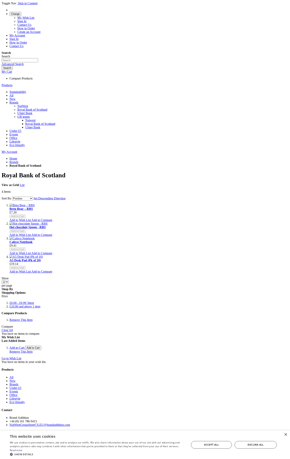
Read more (16, 450)
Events (13, 391)
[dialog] (145, 444)
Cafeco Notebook (21, 242)
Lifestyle (14, 398)
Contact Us (24, 24)
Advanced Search (13, 64)
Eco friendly (17, 402)
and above (24, 306)
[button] (20, 220)
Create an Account (28, 32)
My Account (17, 35)
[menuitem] (17, 91)
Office (13, 395)
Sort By (6, 198)
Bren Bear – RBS (21, 208)
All (11, 377)
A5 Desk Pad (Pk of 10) (25, 260)
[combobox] (20, 60)
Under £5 (15, 388)
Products (7, 85)
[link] (15, 13)
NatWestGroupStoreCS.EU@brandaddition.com (39, 424)
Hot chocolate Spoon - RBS (27, 227)
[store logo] (17, 3)
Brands (13, 162)
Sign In (21, 21)
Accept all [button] (211, 444)
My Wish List (25, 17)
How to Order (26, 28)
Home (13, 158)
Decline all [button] (256, 444)
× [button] (285, 434)
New (12, 380)
